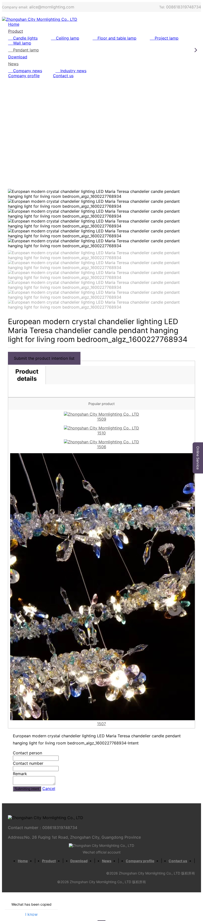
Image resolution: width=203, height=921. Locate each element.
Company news (27, 70)
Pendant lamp (26, 49)
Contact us (63, 75)
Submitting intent (27, 789)
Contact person (27, 752)
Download (17, 56)
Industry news (73, 70)
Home (13, 24)
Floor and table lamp (117, 38)
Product (15, 31)
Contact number (28, 763)
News (13, 63)
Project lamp (166, 38)
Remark (20, 773)
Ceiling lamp (67, 38)
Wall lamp (22, 43)
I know (31, 914)
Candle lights (25, 38)
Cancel (48, 788)
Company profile (24, 75)
